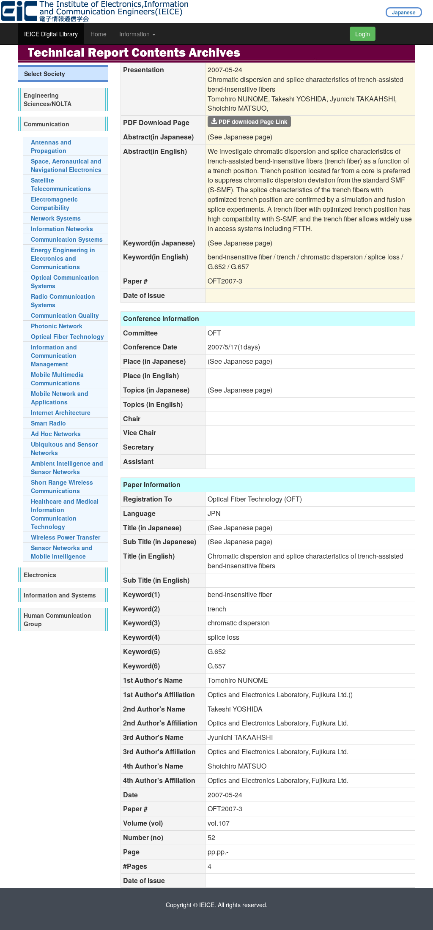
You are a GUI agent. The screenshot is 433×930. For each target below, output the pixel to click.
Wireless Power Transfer (65, 537)
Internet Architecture (60, 412)
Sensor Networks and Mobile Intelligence (62, 551)
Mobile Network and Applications (59, 397)
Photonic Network (56, 326)
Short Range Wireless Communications (62, 486)
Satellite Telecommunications (61, 184)
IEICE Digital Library (51, 34)
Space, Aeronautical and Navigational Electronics (66, 165)
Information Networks (62, 228)
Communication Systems (67, 239)
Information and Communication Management (54, 355)
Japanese (404, 12)
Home (98, 34)
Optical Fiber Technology (67, 336)
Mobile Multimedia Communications (57, 378)
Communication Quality (65, 315)
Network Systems (56, 218)
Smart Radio (48, 423)
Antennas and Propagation (51, 146)
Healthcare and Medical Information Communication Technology (65, 514)
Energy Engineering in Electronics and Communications (63, 258)
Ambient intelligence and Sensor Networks (67, 467)
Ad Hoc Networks (56, 433)
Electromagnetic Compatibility (54, 203)
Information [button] (135, 34)
